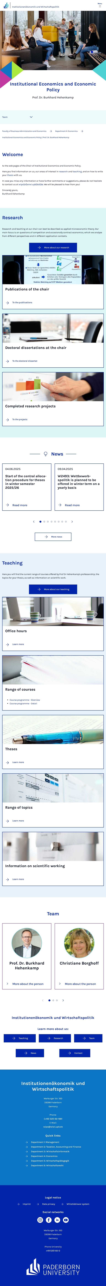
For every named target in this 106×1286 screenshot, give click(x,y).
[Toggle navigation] (31, 117)
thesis (10, 175)
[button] (34, 521)
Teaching (23, 1038)
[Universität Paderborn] (53, 1266)
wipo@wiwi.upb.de (53, 1126)
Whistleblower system (78, 1204)
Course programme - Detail (23, 703)
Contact (78, 1053)
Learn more (18, 644)
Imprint (27, 1204)
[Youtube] (66, 1219)
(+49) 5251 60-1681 (53, 1118)
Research (58, 1038)
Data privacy (48, 1204)
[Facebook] (49, 1219)
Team (5, 117)
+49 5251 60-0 (53, 1250)
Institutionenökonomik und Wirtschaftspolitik (35, 6)
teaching (77, 171)
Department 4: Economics (44, 1156)
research (63, 171)
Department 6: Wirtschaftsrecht (47, 1165)
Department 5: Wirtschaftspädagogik (50, 1160)
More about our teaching (56, 589)
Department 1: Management (45, 1142)
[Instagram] (40, 1219)
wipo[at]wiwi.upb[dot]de (31, 184)
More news (56, 536)
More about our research (56, 247)
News (33, 1053)
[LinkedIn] (57, 1219)
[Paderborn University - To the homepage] (6, 5)
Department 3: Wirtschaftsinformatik (50, 1151)
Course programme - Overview (25, 700)
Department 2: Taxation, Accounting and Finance (56, 1146)
